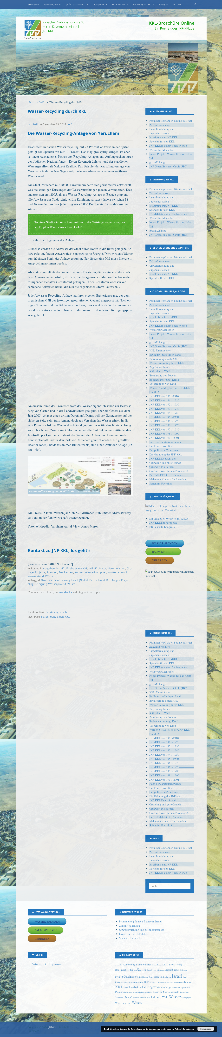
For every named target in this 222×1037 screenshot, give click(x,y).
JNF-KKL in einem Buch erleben (168, 145)
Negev (116, 580)
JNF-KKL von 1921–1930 (164, 404)
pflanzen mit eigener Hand (181, 987)
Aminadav (118, 965)
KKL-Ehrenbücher (160, 350)
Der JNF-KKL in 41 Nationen (166, 475)
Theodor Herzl (145, 997)
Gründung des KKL (76, 4)
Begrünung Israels (56, 612)
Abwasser (46, 580)
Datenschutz (39, 964)
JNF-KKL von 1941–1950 (164, 413)
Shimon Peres (184, 992)
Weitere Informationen (184, 1029)
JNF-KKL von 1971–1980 (164, 429)
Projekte (40, 572)
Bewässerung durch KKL (56, 616)
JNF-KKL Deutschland (162, 458)
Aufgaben (99, 4)
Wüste (49, 576)
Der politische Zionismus (163, 450)
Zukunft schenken (159, 125)
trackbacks (65, 592)
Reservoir (158, 991)
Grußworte (51, 4)
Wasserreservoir (118, 572)
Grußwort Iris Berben (161, 467)
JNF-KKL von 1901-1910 (164, 396)
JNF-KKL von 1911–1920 (164, 400)
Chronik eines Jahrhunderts (156, 970)
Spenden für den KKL (162, 141)
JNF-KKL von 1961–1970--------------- (171, 425)
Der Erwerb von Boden (162, 446)
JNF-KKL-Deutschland (92, 580)
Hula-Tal (158, 976)
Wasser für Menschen (161, 150)
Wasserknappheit (95, 572)
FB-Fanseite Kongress (162, 527)
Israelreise (129, 982)
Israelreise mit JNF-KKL (163, 137)
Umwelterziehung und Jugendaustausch (141, 930)
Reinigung (41, 584)
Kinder (187, 981)
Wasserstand (36, 576)
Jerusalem (138, 981)
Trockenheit (66, 572)
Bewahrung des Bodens (162, 375)
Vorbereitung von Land (162, 384)
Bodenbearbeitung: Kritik (164, 379)
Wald (165, 997)
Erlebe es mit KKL (142, 4)
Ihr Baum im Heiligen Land (165, 354)
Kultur (126, 987)
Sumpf (128, 997)
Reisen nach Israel (145, 992)
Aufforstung (129, 964)
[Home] (30, 102)
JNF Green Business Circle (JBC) (168, 166)
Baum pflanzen (143, 964)
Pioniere (119, 991)
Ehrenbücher (172, 969)
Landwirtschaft (138, 987)
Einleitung (183, 970)
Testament (135, 997)
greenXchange (157, 162)
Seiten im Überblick (160, 483)
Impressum (56, 964)
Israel (74, 580)
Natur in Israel (116, 568)
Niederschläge (164, 987)
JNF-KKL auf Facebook (163, 522)
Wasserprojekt (57, 584)
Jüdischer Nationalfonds (175, 982)
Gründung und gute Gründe (165, 463)
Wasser (79, 572)
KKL (108, 580)
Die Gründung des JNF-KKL (165, 454)
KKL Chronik (119, 4)
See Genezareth (171, 991)
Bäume (140, 969)
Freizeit (119, 976)
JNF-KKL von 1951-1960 (164, 417)
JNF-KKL (93, 568)
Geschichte (130, 976)
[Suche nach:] (169, 886)
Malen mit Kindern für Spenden (167, 479)
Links (162, 4)
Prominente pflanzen (131, 992)
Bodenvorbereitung (125, 969)
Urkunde (156, 997)
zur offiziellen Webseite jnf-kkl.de (169, 518)
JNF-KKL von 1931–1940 (164, 409)
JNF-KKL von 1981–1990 (164, 433)
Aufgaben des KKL (54, 568)
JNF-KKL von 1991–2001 (164, 438)
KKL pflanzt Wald (159, 371)
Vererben (159, 560)
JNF (146, 982)
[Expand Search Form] (195, 4)
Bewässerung (62, 580)
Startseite (33, 4)
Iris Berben (167, 977)
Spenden (51, 572)
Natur (102, 568)
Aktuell (177, 4)
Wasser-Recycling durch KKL (166, 363)
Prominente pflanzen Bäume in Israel (170, 121)
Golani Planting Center (145, 977)
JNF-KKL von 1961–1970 (164, 421)
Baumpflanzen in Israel (160, 965)
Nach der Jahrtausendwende (165, 442)
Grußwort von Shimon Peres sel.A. (169, 471)
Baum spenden (163, 552)
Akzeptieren (205, 1028)
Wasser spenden (164, 543)
